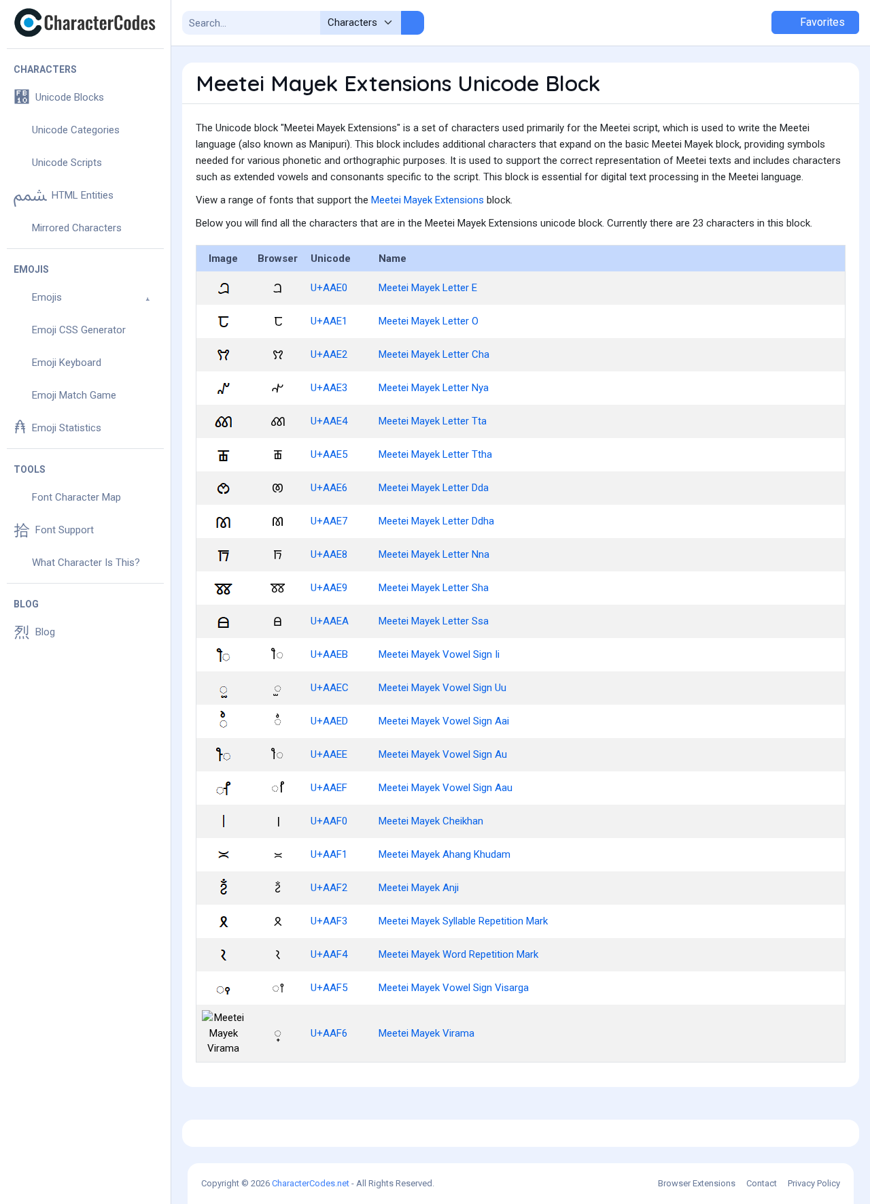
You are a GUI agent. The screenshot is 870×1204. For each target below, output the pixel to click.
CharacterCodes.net (310, 1183)
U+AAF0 (329, 821)
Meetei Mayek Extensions (427, 200)
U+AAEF (329, 788)
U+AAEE (329, 754)
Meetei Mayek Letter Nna (434, 554)
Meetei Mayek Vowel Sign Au (443, 754)
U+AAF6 (329, 1033)
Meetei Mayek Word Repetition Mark (458, 954)
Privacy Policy (814, 1183)
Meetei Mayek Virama (426, 1033)
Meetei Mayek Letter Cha (434, 354)
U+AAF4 (329, 954)
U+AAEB (329, 654)
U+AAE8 (329, 554)
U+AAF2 (329, 888)
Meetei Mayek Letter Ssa (434, 621)
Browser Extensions (696, 1183)
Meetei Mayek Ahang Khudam (444, 854)
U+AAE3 (329, 388)
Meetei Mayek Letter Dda (434, 488)
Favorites (821, 22)
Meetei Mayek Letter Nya (434, 388)
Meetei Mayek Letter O (428, 321)
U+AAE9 (329, 588)
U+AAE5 (329, 454)
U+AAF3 (329, 921)
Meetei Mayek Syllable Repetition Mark (463, 921)
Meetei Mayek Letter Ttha (435, 454)
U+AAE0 (329, 288)
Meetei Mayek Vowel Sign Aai (444, 721)
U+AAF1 (329, 854)
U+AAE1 (329, 321)
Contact (761, 1183)
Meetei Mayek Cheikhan (431, 821)
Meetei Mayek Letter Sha (434, 588)
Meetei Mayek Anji (419, 888)
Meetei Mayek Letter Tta (433, 421)
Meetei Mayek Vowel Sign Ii (439, 654)
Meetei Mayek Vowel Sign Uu (442, 688)
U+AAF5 (329, 988)
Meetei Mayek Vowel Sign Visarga (454, 988)
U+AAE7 (329, 521)
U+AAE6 (329, 488)
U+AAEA (330, 621)
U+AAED (329, 721)
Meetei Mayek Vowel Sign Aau (445, 788)
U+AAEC (330, 688)
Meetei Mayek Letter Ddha (436, 521)
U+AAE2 (329, 354)
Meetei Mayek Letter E (428, 288)
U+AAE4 (329, 421)
